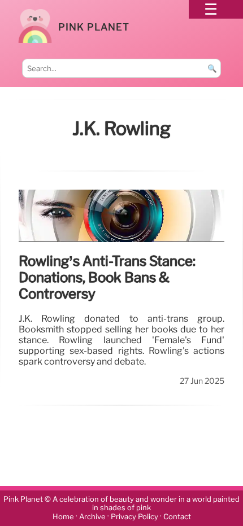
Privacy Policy (134, 516)
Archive (92, 516)
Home (63, 516)
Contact (177, 516)
